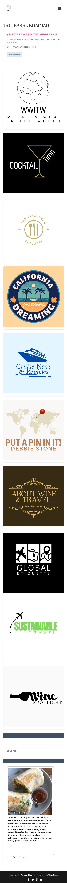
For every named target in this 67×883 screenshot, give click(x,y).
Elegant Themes (28, 875)
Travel (52, 39)
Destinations (35, 39)
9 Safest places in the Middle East (32, 34)
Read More (14, 54)
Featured (45, 39)
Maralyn (12, 39)
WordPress (53, 875)
